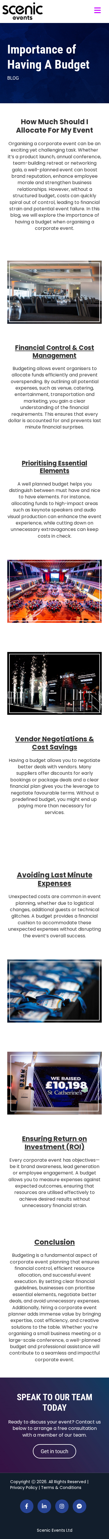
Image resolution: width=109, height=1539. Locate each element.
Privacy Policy (23, 1487)
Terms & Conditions (61, 1487)
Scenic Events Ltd (54, 1530)
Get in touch (54, 1451)
